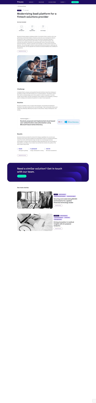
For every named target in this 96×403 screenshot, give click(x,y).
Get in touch (22, 176)
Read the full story (22, 51)
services (31, 2)
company (62, 2)
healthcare (41, 2)
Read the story (58, 205)
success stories (52, 2)
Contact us (75, 2)
